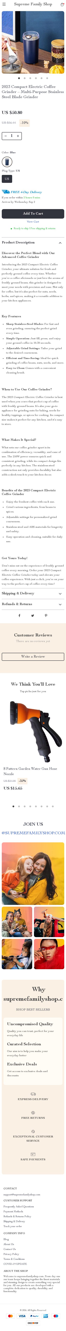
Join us (33, 824)
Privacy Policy (11, 1254)
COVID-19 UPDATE (15, 1264)
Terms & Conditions (14, 1259)
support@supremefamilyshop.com (22, 1195)
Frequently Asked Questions (19, 1207)
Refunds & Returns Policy (17, 1216)
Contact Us (10, 1249)
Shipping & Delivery (14, 1221)
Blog (6, 1239)
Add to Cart (33, 214)
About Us (9, 1244)
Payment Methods (13, 1212)
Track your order (13, 1226)
